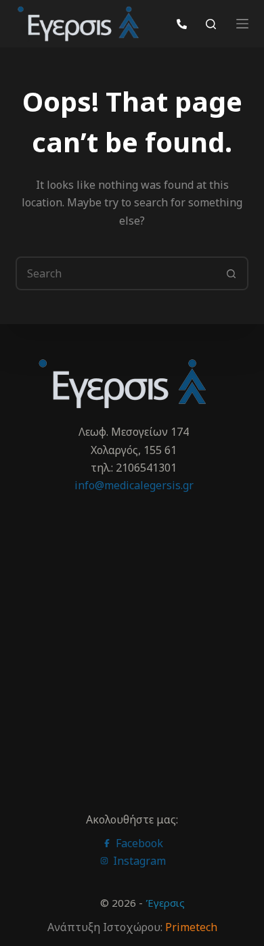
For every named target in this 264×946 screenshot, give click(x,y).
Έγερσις (165, 902)
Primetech (191, 927)
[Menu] (242, 24)
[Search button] (231, 273)
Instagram (138, 860)
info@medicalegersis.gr (134, 485)
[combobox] (116, 273)
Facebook (138, 843)
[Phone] (182, 24)
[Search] (211, 24)
